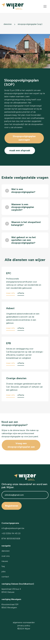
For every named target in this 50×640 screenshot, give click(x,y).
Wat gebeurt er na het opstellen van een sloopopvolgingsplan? (23, 240)
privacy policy (23, 625)
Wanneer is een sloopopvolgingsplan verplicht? (22, 207)
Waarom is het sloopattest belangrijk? (26, 223)
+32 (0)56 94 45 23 (11, 533)
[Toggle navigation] (45, 6)
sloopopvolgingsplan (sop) (30, 24)
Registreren (11, 505)
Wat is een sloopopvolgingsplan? (23, 190)
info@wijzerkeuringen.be (13, 528)
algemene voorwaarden (24, 622)
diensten (8, 24)
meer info (10, 293)
